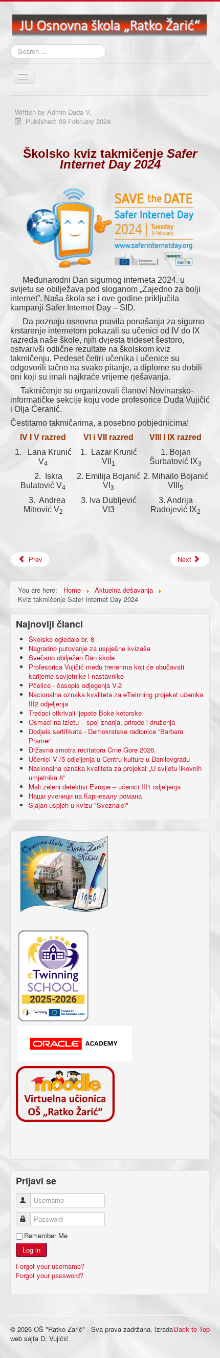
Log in (31, 1250)
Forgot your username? (50, 1266)
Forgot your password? (49, 1275)
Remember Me (46, 1235)
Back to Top (192, 1329)
